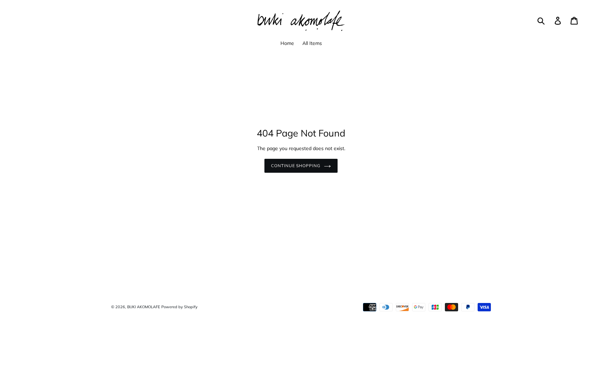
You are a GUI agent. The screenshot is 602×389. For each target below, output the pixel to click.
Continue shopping (296, 165)
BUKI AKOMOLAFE (143, 306)
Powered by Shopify (179, 306)
